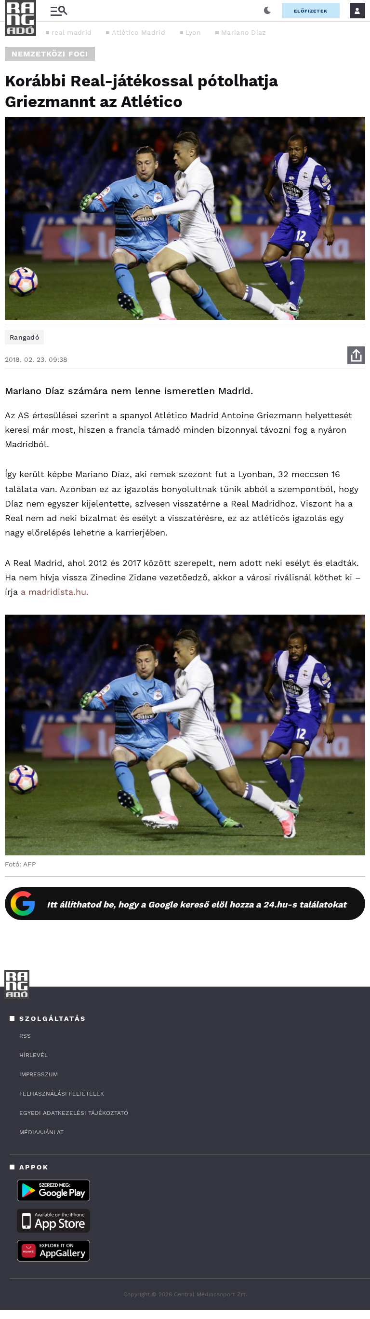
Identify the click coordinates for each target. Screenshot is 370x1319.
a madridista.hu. (55, 592)
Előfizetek (311, 11)
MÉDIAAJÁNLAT (41, 1132)
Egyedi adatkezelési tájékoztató (73, 1113)
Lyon (193, 32)
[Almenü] (59, 11)
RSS (25, 1035)
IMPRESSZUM (38, 1074)
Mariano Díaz (243, 32)
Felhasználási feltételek (61, 1093)
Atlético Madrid (138, 32)
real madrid (72, 32)
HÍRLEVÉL (33, 1055)
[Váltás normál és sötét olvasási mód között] (267, 10)
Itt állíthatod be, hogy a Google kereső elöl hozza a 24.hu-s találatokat (196, 904)
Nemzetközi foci (50, 53)
